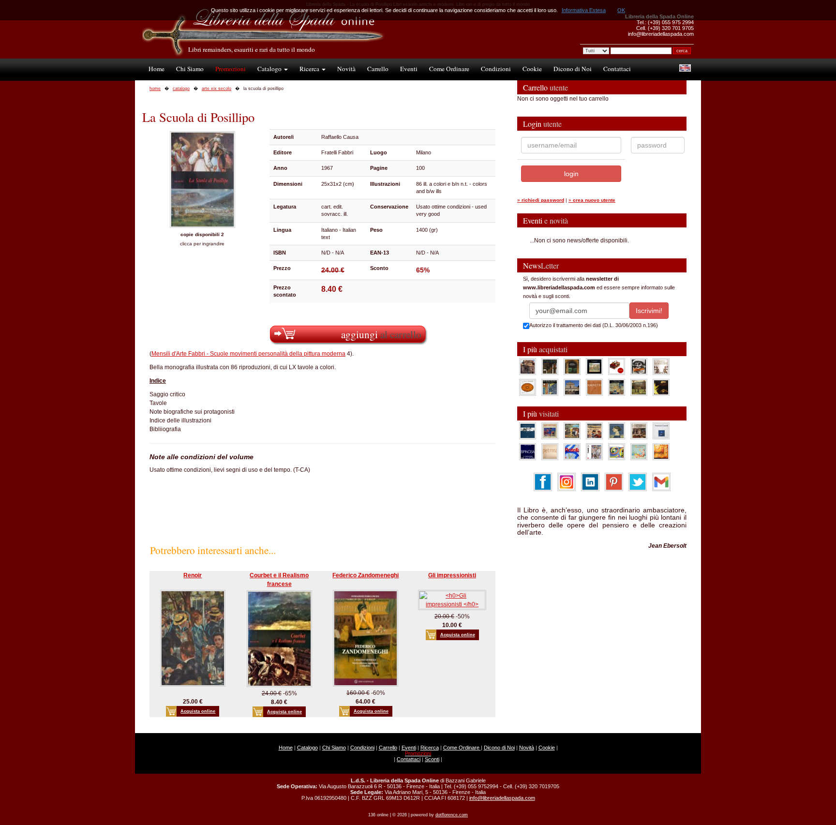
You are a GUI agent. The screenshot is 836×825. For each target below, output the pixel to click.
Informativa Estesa (584, 10)
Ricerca (310, 68)
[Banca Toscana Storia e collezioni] (572, 366)
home (155, 88)
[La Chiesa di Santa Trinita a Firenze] (527, 366)
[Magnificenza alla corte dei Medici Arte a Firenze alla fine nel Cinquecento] (616, 387)
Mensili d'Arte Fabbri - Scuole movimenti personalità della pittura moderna (248, 353)
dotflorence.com (451, 814)
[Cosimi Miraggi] (661, 451)
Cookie (532, 68)
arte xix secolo (216, 88)
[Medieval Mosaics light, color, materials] (549, 387)
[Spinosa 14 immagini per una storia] (527, 451)
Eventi (409, 68)
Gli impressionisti (452, 575)
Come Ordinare (449, 68)
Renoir (192, 575)
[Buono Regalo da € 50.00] (616, 366)
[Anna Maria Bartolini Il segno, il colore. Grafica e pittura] (527, 430)
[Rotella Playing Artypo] (572, 451)
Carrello (377, 68)
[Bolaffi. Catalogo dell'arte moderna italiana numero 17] (638, 430)
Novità (346, 68)
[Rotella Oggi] (594, 451)
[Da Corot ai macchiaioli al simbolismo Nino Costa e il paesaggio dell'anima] (572, 430)
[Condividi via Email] (661, 481)
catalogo (181, 88)
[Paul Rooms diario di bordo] (638, 451)
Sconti (432, 759)
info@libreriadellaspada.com (502, 798)
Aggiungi (381, 334)
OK (621, 10)
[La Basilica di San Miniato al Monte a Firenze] (572, 387)
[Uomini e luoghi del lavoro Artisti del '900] (549, 430)
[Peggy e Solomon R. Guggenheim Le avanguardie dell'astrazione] (616, 451)
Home (156, 68)
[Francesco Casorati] (661, 430)
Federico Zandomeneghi (365, 575)
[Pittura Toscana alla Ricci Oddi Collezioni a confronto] (638, 387)
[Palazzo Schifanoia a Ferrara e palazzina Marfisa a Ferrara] (594, 430)
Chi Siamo (190, 68)
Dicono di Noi (572, 68)
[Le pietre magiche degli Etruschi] (661, 387)
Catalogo (270, 68)
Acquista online (197, 711)
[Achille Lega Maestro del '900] (594, 366)
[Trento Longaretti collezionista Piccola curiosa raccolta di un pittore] (616, 430)
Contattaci (617, 68)
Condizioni (496, 68)
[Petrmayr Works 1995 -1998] (549, 451)
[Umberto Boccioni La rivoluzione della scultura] (638, 366)
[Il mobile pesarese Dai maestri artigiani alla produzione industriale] (527, 387)
